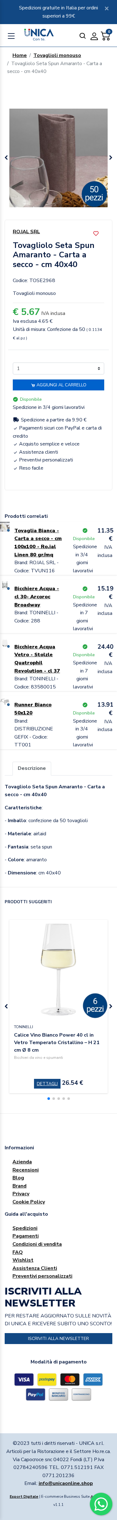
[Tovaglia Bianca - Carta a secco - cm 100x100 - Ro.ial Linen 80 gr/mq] (5, 526)
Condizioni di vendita (37, 1244)
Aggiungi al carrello (60, 385)
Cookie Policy (28, 1201)
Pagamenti (25, 1236)
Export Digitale (24, 1496)
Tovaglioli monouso (57, 55)
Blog (18, 1177)
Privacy (20, 1193)
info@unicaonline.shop (66, 1483)
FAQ (17, 1252)
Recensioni (25, 1170)
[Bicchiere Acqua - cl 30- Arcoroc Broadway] (5, 584)
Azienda (22, 1161)
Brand (19, 1186)
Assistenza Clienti (34, 1268)
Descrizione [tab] (32, 768)
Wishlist (22, 1260)
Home (19, 55)
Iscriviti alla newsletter (58, 1339)
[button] (110, 158)
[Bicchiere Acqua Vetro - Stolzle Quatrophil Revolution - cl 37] (5, 642)
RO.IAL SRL (26, 231)
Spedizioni (24, 1228)
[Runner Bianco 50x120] (5, 700)
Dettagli (47, 1084)
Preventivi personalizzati (42, 1276)
